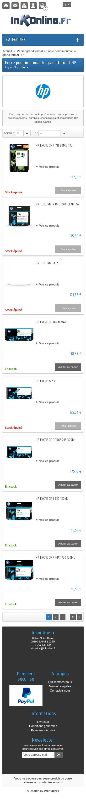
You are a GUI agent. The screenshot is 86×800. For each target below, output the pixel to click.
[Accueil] (6, 6)
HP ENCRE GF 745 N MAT (51, 322)
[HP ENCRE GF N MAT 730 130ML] (19, 570)
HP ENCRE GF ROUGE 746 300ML (56, 440)
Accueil (7, 51)
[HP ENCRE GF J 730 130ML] (19, 511)
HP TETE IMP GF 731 (48, 263)
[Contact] (15, 6)
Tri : (35, 133)
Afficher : (9, 133)
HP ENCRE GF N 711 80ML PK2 (54, 145)
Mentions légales (60, 686)
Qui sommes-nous (60, 682)
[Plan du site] (24, 6)
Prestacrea (51, 791)
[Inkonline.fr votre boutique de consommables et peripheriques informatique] (43, 20)
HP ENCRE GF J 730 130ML (52, 499)
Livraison (43, 722)
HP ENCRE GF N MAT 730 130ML (55, 557)
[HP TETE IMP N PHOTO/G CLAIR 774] (19, 217)
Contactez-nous (60, 690)
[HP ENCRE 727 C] (19, 393)
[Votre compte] (33, 6)
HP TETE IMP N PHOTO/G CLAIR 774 (58, 204)
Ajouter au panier (68, 367)
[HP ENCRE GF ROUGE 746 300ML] (19, 452)
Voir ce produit (49, 166)
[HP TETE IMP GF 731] (19, 275)
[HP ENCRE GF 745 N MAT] (19, 334)
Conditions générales (43, 726)
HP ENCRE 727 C (45, 381)
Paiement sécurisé (43, 730)
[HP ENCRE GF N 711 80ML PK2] (19, 158)
